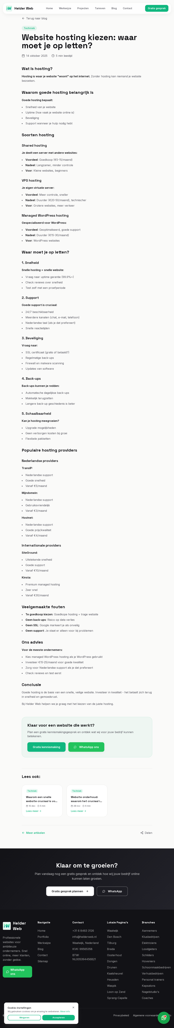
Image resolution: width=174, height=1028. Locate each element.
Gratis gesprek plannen (67, 891)
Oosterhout (114, 955)
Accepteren (59, 1017)
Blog (114, 8)
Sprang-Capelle (117, 998)
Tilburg (111, 943)
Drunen (112, 967)
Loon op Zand (116, 992)
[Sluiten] (73, 1007)
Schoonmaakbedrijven (156, 967)
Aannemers (149, 930)
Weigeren (24, 1017)
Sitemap (43, 961)
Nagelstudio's (150, 992)
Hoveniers (148, 961)
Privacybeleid (121, 1015)
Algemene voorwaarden (146, 1015)
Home (49, 8)
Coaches (147, 998)
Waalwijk (112, 930)
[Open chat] (164, 1018)
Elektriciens (149, 943)
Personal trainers (153, 979)
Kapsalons (148, 985)
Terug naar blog (36, 18)
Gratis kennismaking (46, 747)
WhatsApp (115, 891)
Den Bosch (114, 936)
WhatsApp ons (89, 747)
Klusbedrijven (150, 936)
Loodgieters (149, 949)
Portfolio (43, 936)
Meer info (65, 1011)
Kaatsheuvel (115, 973)
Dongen (112, 961)
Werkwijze (65, 8)
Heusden (113, 979)
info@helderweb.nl (84, 936)
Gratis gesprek (157, 8)
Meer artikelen (35, 832)
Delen (148, 832)
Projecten (83, 8)
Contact (127, 8)
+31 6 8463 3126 (83, 930)
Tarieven (100, 8)
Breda (111, 949)
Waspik (111, 985)
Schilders (148, 955)
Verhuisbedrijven (152, 973)
